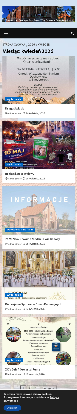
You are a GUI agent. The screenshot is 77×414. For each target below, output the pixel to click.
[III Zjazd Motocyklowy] (38, 145)
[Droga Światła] (38, 80)
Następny (48, 388)
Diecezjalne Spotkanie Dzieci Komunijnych (33, 304)
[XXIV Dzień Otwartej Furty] (38, 341)
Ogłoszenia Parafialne (20, 229)
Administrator (14, 113)
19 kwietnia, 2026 (35, 309)
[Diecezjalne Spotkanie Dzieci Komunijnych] (38, 275)
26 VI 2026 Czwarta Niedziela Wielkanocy (32, 239)
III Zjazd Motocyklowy (19, 174)
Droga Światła (14, 108)
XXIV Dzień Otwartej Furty (22, 369)
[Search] (72, 33)
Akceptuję (12, 407)
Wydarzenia (14, 99)
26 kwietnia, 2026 (35, 113)
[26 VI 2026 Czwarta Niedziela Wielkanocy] (38, 210)
